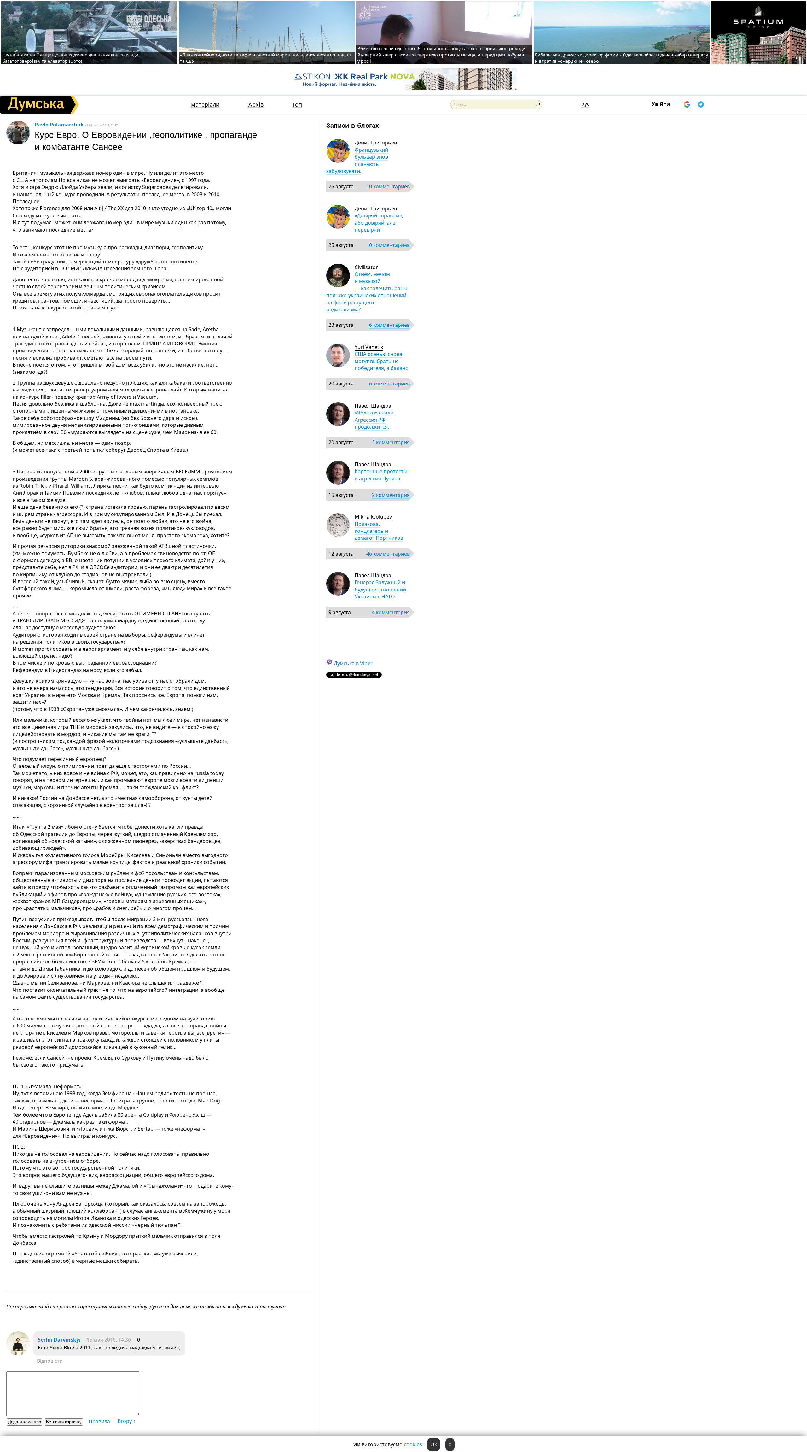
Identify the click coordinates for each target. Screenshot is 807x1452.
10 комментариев (388, 186)
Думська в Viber (353, 663)
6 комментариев (389, 324)
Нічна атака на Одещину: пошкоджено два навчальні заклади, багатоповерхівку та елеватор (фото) (71, 58)
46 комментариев (388, 553)
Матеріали (205, 105)
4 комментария (391, 612)
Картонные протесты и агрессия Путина (381, 475)
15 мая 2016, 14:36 (109, 1339)
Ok (433, 1444)
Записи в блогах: (353, 125)
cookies (413, 1444)
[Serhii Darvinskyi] (18, 1353)
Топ (297, 105)
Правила (99, 1421)
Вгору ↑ (127, 1421)
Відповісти (50, 1360)
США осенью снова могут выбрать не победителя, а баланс (381, 361)
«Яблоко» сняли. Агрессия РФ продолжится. (375, 419)
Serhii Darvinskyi (59, 1339)
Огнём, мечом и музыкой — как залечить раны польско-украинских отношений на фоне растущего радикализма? (366, 292)
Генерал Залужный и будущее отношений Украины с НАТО (380, 589)
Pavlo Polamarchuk (59, 124)
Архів (256, 105)
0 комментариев (389, 245)
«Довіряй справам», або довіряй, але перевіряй (379, 222)
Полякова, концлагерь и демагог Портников (379, 531)
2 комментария (391, 442)
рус (585, 103)
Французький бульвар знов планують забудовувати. (357, 160)
